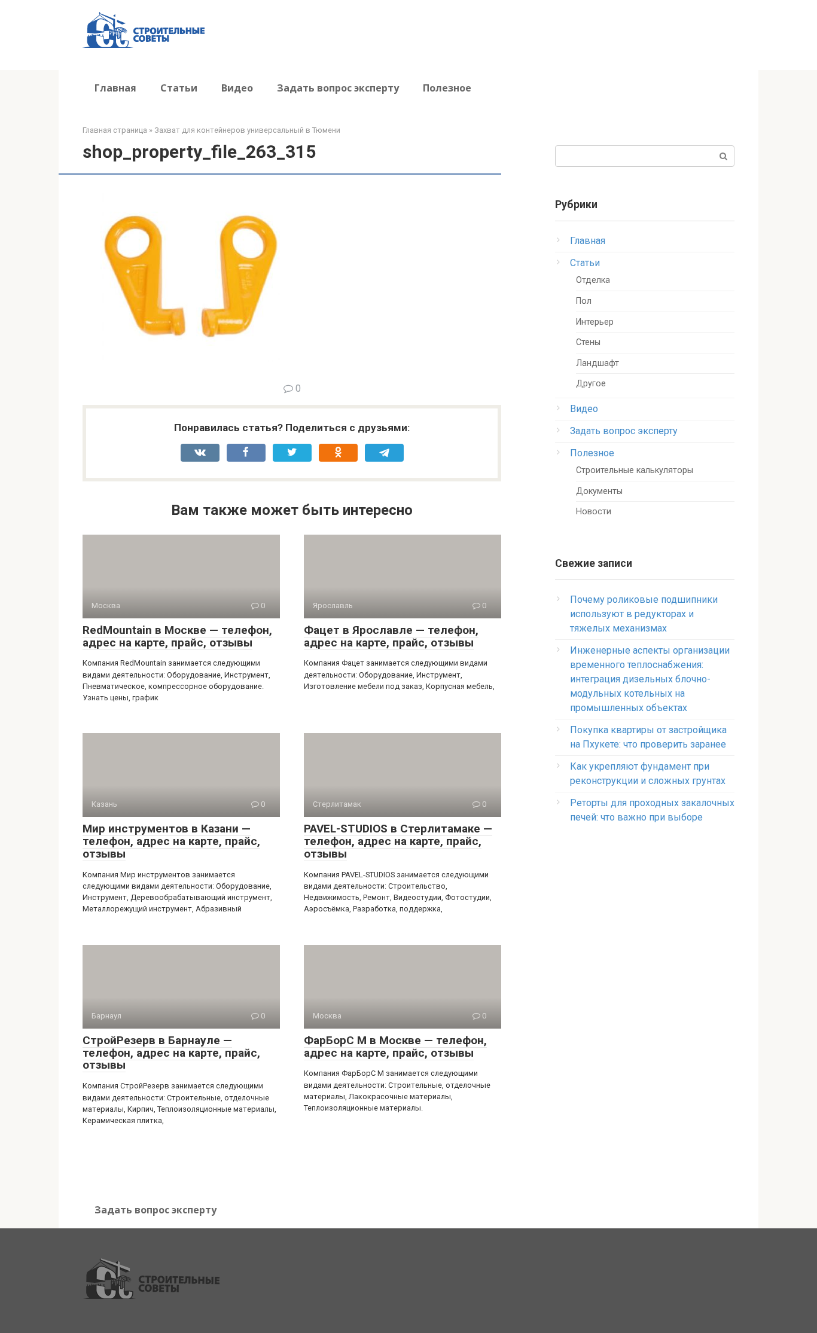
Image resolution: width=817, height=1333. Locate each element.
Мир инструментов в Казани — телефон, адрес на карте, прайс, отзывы (171, 841)
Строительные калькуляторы (634, 470)
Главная (115, 87)
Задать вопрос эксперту (338, 87)
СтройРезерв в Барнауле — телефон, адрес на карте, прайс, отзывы (171, 1052)
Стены (588, 342)
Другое (591, 384)
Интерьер (595, 322)
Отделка (593, 280)
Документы (599, 491)
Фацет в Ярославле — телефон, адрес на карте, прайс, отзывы (391, 636)
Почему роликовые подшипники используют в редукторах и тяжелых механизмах (644, 614)
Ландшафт (597, 363)
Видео (237, 87)
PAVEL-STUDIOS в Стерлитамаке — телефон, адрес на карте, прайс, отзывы (398, 841)
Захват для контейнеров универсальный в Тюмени (247, 130)
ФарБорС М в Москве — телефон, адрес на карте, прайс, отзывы (395, 1046)
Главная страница (115, 130)
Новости (593, 512)
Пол (584, 301)
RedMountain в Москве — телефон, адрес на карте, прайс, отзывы (177, 636)
